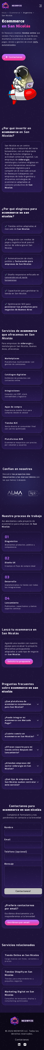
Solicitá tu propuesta (19, 661)
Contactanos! (23, 891)
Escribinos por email (18, 922)
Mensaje (9, 863)
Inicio (4, 13)
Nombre (8, 827)
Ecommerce (15, 13)
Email (7, 839)
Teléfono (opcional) (15, 851)
